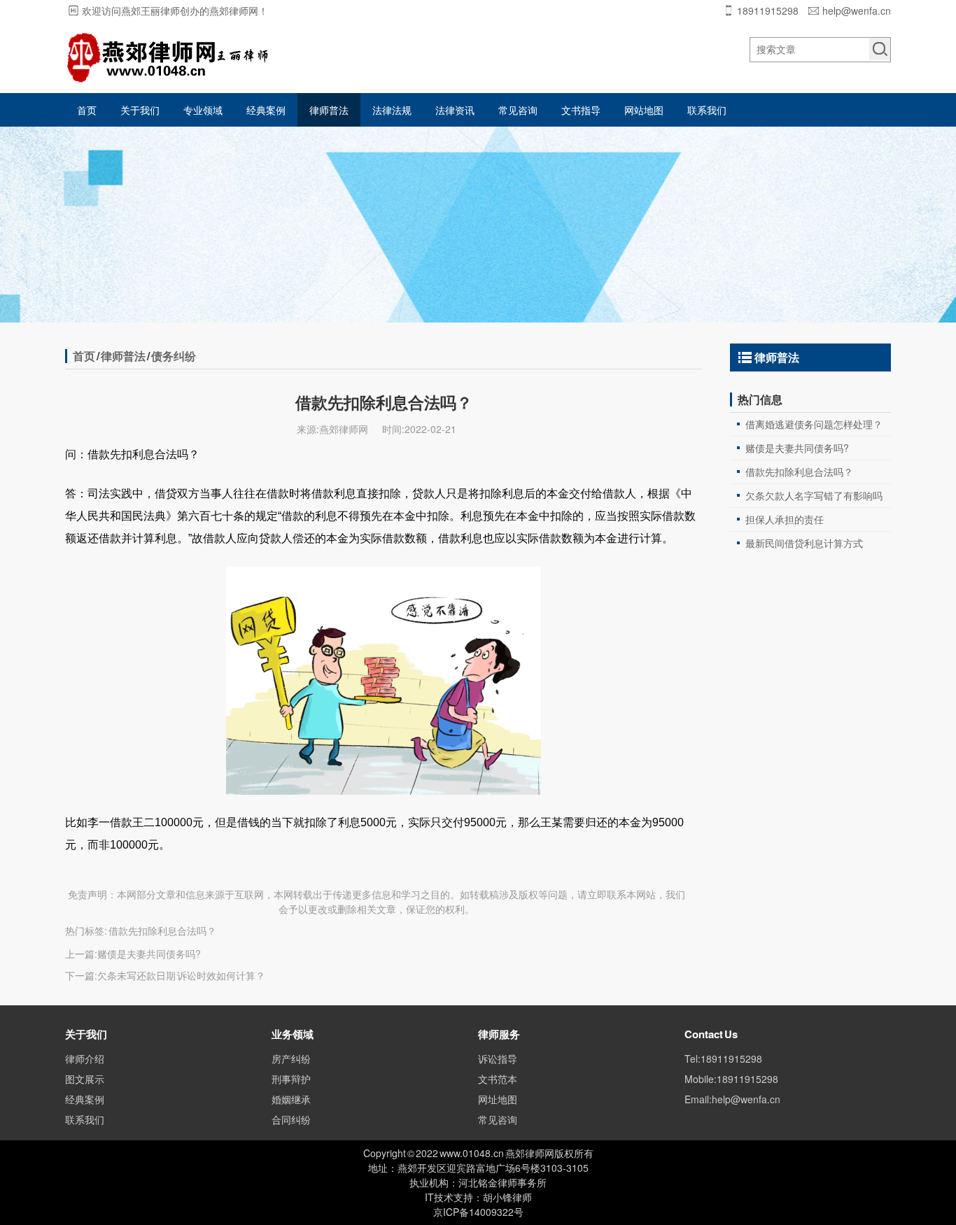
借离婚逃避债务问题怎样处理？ (814, 424)
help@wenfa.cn (856, 10)
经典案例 (266, 110)
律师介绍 (84, 1058)
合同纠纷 (291, 1119)
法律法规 (392, 110)
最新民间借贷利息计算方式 (804, 543)
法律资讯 (455, 110)
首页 (87, 110)
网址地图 (497, 1099)
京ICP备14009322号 (478, 1212)
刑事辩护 (291, 1079)
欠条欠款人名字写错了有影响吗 (814, 495)
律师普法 (329, 110)
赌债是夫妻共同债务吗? (149, 954)
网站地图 (643, 110)
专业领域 (203, 110)
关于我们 (140, 110)
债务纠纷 (173, 356)
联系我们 (706, 110)
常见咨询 (517, 110)
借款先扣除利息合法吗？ (799, 472)
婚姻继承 (291, 1099)
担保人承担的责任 (784, 519)
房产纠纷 (291, 1058)
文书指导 (580, 110)
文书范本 (497, 1079)
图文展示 (84, 1079)
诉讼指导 (497, 1058)
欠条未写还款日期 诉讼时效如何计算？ (181, 975)
